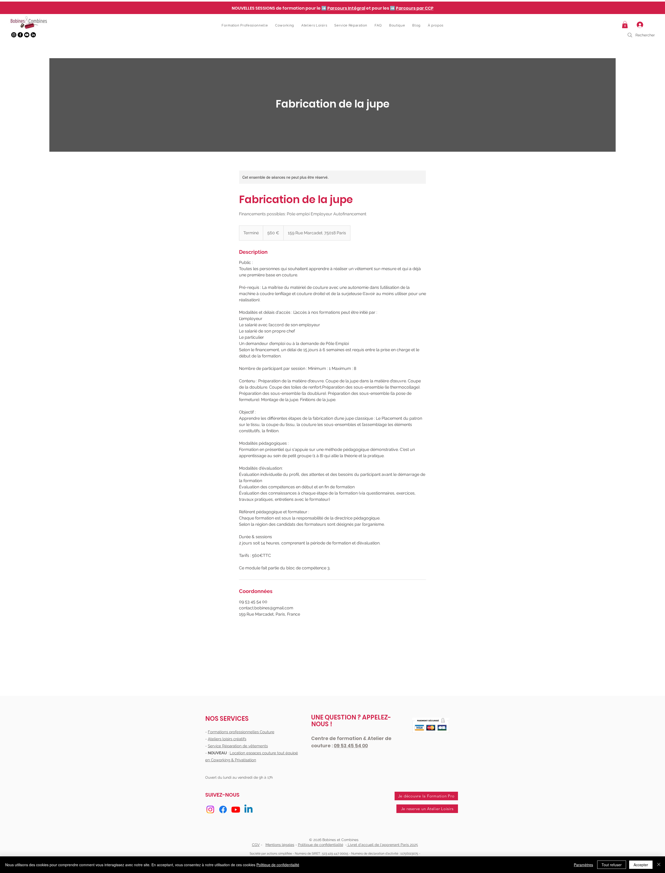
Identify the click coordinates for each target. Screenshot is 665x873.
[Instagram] (13, 34)
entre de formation (339, 738)
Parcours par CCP (415, 8)
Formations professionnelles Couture (241, 732)
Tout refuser (612, 864)
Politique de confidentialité (320, 845)
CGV (256, 845)
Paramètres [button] (583, 864)
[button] (625, 24)
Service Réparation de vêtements (238, 746)
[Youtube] (26, 34)
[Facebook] (20, 34)
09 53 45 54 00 (351, 745)
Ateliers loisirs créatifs (227, 739)
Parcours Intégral (346, 8)
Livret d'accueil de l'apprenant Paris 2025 (382, 845)
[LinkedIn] (33, 34)
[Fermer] (659, 865)
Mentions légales (279, 845)
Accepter (641, 864)
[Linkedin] (248, 809)
